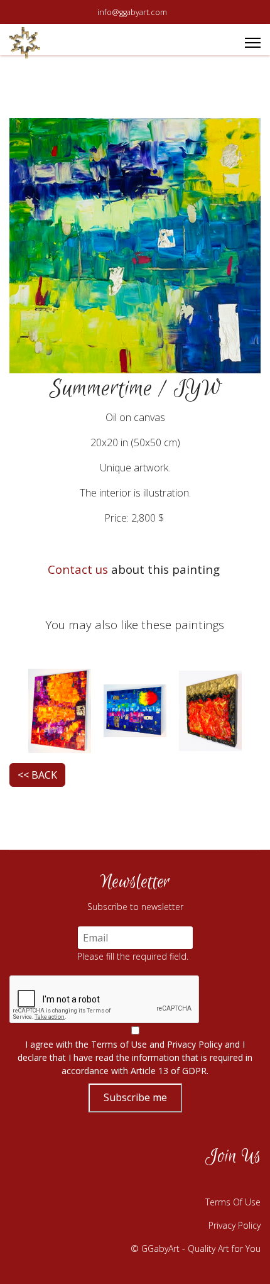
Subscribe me (135, 1097)
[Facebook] (153, 1182)
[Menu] (253, 43)
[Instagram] (185, 1182)
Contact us (78, 569)
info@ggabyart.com (132, 12)
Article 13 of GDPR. (169, 1071)
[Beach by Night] (135, 709)
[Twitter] (216, 1182)
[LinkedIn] (248, 1182)
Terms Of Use (233, 1202)
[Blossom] (59, 709)
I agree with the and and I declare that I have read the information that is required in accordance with (135, 1057)
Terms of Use (119, 1044)
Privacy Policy (194, 1044)
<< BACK (37, 775)
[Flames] (210, 709)
